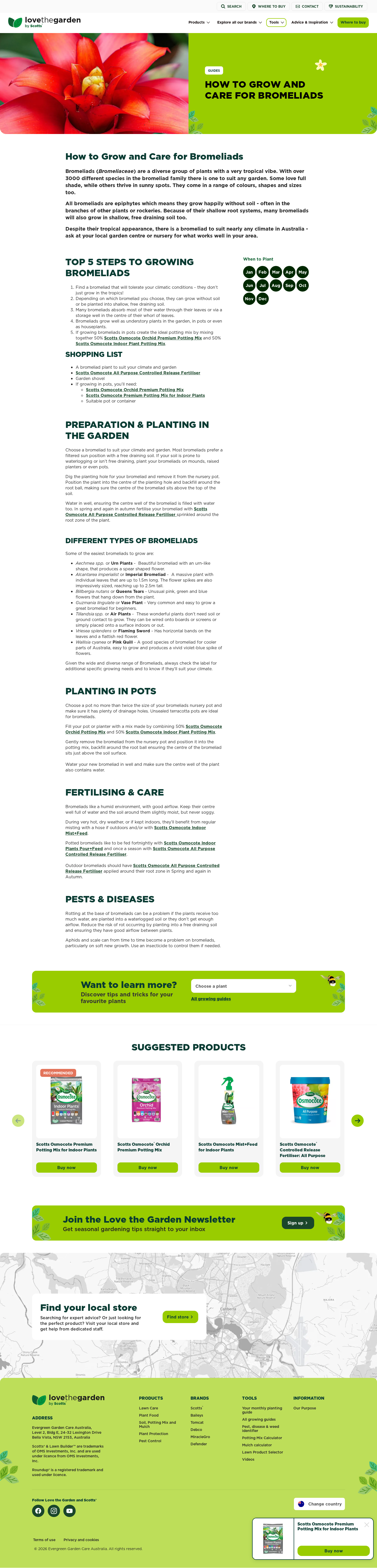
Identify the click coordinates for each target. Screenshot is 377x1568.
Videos (248, 1459)
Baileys (197, 1415)
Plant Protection (153, 1433)
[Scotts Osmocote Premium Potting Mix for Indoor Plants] (66, 1100)
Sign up (295, 1223)
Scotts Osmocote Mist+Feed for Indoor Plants (228, 1147)
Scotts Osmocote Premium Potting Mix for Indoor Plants (145, 395)
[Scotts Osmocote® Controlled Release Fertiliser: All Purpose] (310, 1100)
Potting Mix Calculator (262, 1437)
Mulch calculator (257, 1445)
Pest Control (150, 1440)
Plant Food (148, 1415)
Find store (178, 1317)
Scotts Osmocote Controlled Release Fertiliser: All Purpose (302, 1149)
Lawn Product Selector (262, 1452)
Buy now (77, 1169)
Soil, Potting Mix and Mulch (157, 1424)
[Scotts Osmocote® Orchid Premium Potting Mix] (148, 1100)
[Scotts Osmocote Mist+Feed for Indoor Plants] (229, 1100)
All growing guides (211, 999)
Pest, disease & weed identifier (260, 1428)
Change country (325, 1504)
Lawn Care (148, 1408)
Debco (196, 1429)
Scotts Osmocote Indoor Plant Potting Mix (120, 343)
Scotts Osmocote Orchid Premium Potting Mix (153, 338)
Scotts (197, 1408)
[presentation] (357, 1121)
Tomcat (197, 1422)
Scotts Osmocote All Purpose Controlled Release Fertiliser (138, 373)
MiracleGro (200, 1436)
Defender (199, 1444)
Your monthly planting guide (262, 1410)
